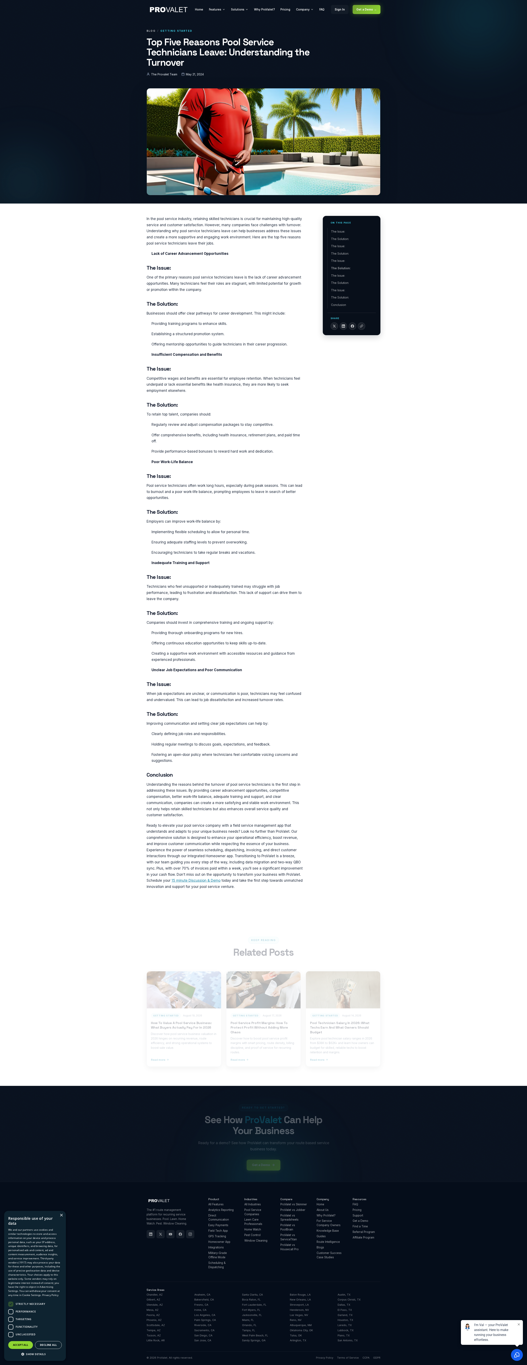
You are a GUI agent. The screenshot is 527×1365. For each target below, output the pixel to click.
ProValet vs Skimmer (293, 1204)
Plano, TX (344, 1335)
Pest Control (252, 1235)
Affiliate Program (363, 1237)
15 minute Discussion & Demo (195, 880)
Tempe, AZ (154, 1330)
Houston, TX (345, 1320)
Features (215, 9)
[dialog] (35, 1286)
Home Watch (252, 1229)
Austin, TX (344, 1294)
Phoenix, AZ (154, 1320)
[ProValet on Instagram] (190, 1234)
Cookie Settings (31, 1295)
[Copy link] (361, 326)
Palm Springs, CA (205, 1320)
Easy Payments (218, 1225)
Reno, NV (296, 1320)
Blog (151, 30)
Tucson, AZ (154, 1335)
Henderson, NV (299, 1309)
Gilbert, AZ (153, 1299)
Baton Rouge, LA (300, 1294)
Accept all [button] (20, 1345)
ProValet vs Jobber (292, 1210)
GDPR (376, 1357)
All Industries (252, 1204)
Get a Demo (360, 1220)
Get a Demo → (366, 9)
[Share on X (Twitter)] (334, 326)
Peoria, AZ (153, 1315)
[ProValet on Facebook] (180, 1234)
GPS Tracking (217, 1236)
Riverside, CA (202, 1325)
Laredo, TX (345, 1325)
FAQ (322, 9)
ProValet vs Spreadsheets (289, 1217)
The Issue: (338, 231)
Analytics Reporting (221, 1210)
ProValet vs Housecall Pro (289, 1247)
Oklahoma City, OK (301, 1330)
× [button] (61, 1215)
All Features (216, 1204)
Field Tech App (218, 1230)
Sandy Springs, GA (254, 1340)
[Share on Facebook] (352, 326)
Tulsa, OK (296, 1335)
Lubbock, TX (346, 1330)
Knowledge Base (328, 1230)
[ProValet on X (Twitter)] (160, 1234)
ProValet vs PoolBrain (287, 1227)
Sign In (340, 9)
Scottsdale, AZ (156, 1325)
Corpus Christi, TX (349, 1299)
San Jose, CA (202, 1340)
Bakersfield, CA (204, 1299)
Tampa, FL (248, 1330)
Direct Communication (218, 1217)
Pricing (285, 9)
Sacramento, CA (204, 1330)
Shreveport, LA (299, 1304)
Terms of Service (348, 1357)
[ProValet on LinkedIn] (151, 1234)
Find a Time (360, 1226)
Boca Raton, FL (251, 1299)
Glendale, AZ (155, 1304)
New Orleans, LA (300, 1299)
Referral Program (364, 1232)
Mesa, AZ (153, 1309)
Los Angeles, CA (204, 1315)
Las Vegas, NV (299, 1315)
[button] (35, 1354)
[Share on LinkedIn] (343, 326)
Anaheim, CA (202, 1294)
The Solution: (340, 239)
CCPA (366, 1357)
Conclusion (338, 305)
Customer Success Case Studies (329, 1255)
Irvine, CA (200, 1309)
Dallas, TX (344, 1304)
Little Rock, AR (156, 1340)
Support (358, 1215)
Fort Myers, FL (251, 1309)
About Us (323, 1210)
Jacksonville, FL (252, 1315)
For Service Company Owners (328, 1223)
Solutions (237, 9)
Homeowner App (219, 1241)
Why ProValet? (264, 9)
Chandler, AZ (155, 1294)
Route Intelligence (328, 1241)
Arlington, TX (298, 1340)
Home (199, 9)
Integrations (216, 1247)
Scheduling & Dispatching (217, 1265)
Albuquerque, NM (301, 1325)
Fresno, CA (201, 1304)
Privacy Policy (324, 1357)
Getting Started (176, 30)
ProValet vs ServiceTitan (288, 1237)
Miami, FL (248, 1320)
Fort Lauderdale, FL (254, 1304)
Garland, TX (345, 1315)
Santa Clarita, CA (252, 1294)
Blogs (320, 1247)
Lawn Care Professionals (253, 1222)
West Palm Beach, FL (255, 1335)
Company (303, 9)
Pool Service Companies (252, 1212)
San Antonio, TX (348, 1340)
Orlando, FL (249, 1325)
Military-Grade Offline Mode (217, 1255)
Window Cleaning (255, 1240)
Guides (321, 1236)
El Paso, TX (345, 1309)
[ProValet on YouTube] (170, 1234)
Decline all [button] (48, 1345)
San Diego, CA (203, 1335)
